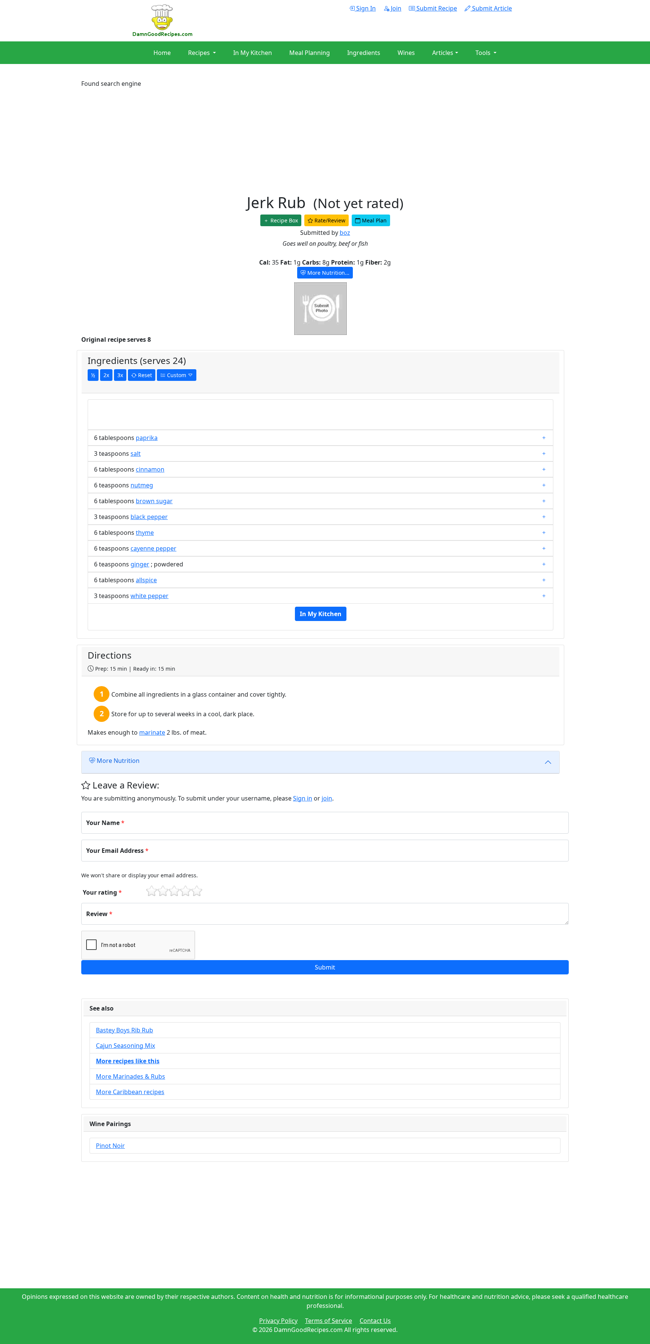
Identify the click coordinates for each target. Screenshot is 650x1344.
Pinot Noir (110, 1146)
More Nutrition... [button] (327, 272)
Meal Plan (373, 220)
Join (395, 8)
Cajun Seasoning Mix (125, 1045)
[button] (325, 967)
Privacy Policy (278, 1321)
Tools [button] (483, 53)
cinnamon (150, 469)
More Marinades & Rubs (130, 1076)
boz (345, 232)
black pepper (149, 517)
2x (106, 375)
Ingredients (363, 53)
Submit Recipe (436, 8)
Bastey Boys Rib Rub (124, 1030)
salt (136, 453)
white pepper (150, 596)
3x (120, 375)
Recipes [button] (199, 53)
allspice (146, 580)
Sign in (302, 798)
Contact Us (375, 1321)
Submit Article (491, 8)
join (327, 798)
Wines (406, 53)
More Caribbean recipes (130, 1092)
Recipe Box (283, 220)
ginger (140, 564)
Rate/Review (329, 220)
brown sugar (154, 501)
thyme (145, 532)
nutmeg (142, 485)
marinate (152, 732)
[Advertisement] (307, 140)
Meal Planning (309, 53)
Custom (177, 375)
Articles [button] (442, 53)
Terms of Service (328, 1321)
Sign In (365, 8)
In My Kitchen (252, 53)
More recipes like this (127, 1061)
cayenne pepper (153, 548)
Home (162, 53)
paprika (147, 438)
